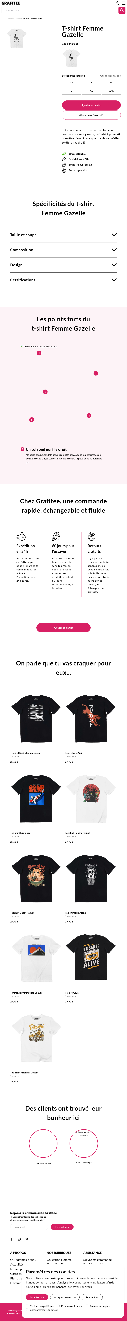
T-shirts (19, 19)
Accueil (11, 19)
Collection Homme (59, 1259)
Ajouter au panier (91, 105)
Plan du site (18, 1278)
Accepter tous (37, 1297)
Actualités (17, 1264)
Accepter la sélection (65, 1297)
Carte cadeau (19, 1273)
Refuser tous (92, 1297)
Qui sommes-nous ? (23, 1259)
